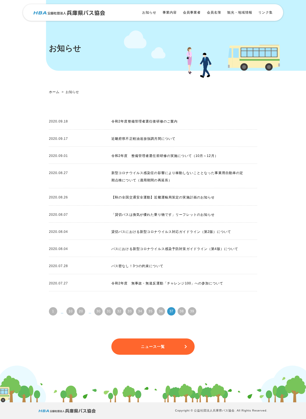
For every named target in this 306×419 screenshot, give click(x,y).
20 (81, 311)
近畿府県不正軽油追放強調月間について (143, 138)
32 (119, 311)
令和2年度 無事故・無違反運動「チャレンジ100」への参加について (167, 283)
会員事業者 (192, 12)
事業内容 (170, 12)
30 (98, 311)
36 (161, 311)
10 (70, 311)
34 (140, 311)
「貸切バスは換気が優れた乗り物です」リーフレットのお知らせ (163, 214)
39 (192, 311)
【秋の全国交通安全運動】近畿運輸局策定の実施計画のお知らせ (163, 197)
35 (150, 311)
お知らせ (149, 12)
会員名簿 (214, 12)
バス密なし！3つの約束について (137, 266)
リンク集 (265, 12)
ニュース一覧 (153, 347)
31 (109, 311)
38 (182, 311)
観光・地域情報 (239, 12)
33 (130, 311)
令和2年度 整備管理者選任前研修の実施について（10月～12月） (164, 156)
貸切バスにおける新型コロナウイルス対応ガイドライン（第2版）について (171, 231)
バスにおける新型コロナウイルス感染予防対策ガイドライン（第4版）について (174, 249)
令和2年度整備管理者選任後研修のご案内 (144, 121)
